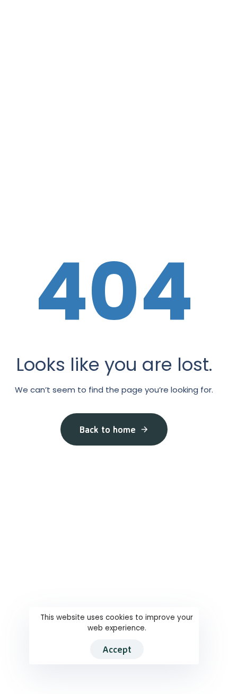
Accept (116, 649)
